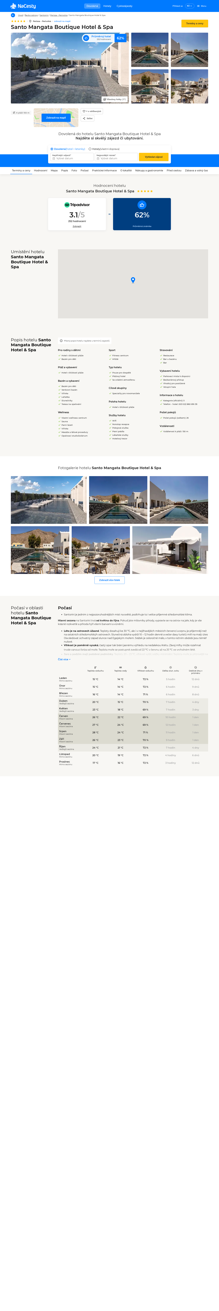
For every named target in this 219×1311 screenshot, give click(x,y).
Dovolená (92, 6)
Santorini (44, 15)
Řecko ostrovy (31, 15)
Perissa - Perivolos (58, 15)
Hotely (107, 6)
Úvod (20, 15)
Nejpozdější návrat (106, 155)
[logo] (23, 6)
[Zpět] (13, 15)
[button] (133, 280)
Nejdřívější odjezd (61, 155)
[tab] (21, 170)
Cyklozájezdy (124, 6)
